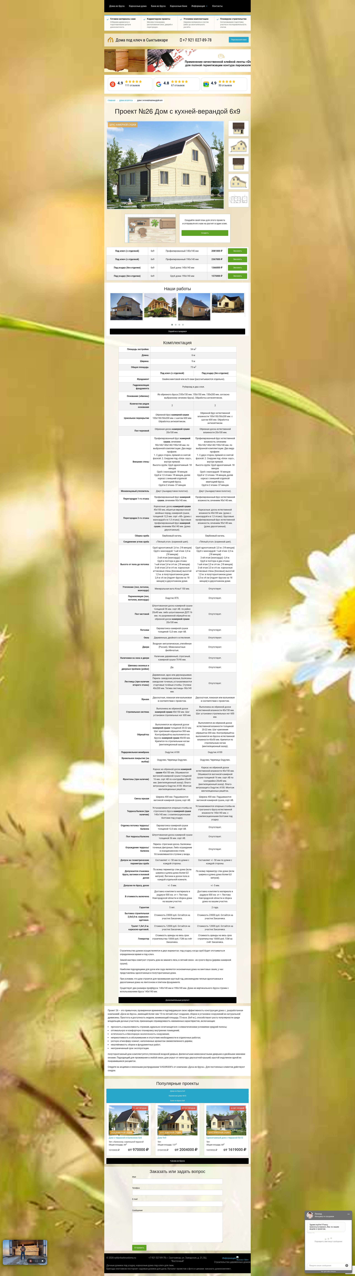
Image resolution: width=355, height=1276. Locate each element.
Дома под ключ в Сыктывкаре (141, 40)
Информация (198, 6)
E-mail (134, 1199)
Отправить (139, 1248)
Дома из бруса (117, 6)
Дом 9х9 (162, 1137)
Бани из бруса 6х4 (177, 1101)
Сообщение (137, 1210)
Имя (134, 1177)
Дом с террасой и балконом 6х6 (125, 1137)
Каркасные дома (138, 6)
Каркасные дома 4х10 (177, 1096)
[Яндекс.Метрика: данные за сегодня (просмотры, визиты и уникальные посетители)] (242, 1258)
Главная (111, 101)
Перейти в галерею (177, 331)
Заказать (237, 251)
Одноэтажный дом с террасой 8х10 (224, 1137)
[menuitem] (117, 6)
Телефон (136, 1188)
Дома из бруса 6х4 (177, 1091)
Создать (205, 233)
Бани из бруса (158, 6)
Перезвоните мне (239, 40)
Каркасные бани (178, 6)
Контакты (217, 6)
